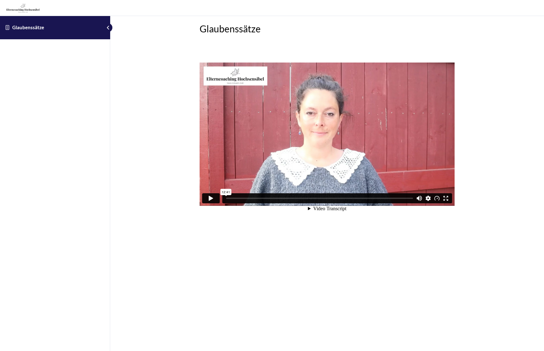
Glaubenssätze (28, 27)
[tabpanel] (327, 135)
